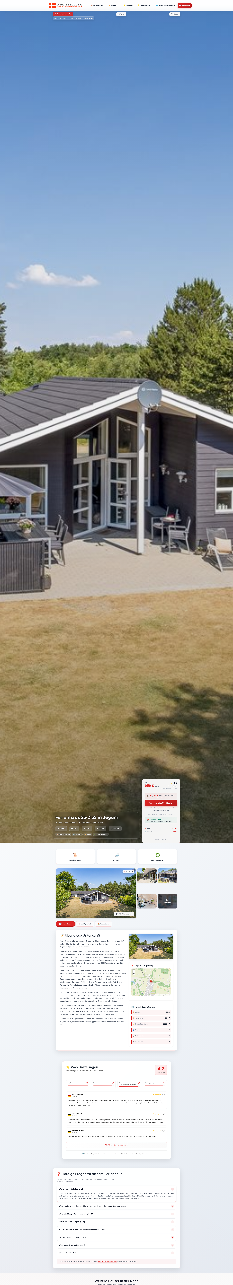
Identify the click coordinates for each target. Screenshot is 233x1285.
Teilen (122, 14)
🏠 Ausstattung (103, 924)
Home (56, 18)
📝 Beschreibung (65, 924)
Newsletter (184, 5)
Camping (114, 5)
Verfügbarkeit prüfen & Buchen (161, 803)
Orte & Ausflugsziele (165, 5)
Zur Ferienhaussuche (64, 14)
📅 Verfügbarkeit (85, 924)
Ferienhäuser (97, 5)
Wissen (128, 5)
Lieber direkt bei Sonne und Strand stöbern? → (161, 814)
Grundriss (129, 871)
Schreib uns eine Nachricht (107, 1261)
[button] (96, 893)
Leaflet (158, 995)
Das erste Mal (144, 5)
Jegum (71, 18)
